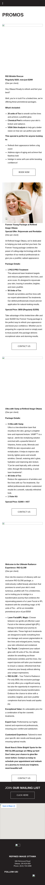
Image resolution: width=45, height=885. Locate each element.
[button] (41, 3)
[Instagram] (14, 877)
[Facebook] (7, 877)
